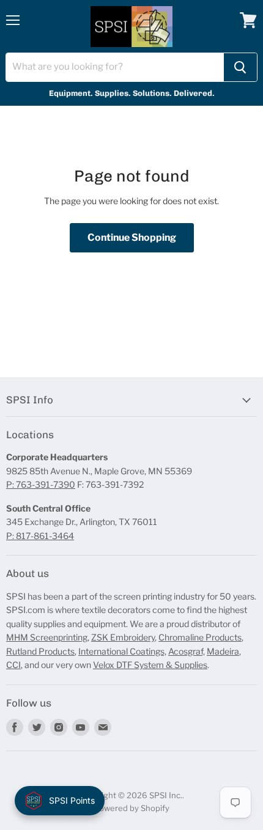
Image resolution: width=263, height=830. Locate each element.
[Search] (240, 67)
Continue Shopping (131, 237)
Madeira (223, 651)
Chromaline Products (200, 637)
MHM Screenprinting (46, 637)
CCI (13, 664)
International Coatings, (122, 651)
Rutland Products (40, 651)
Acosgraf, (186, 651)
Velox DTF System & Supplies (150, 664)
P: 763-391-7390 (40, 484)
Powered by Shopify (131, 808)
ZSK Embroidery (123, 637)
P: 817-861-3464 (40, 536)
